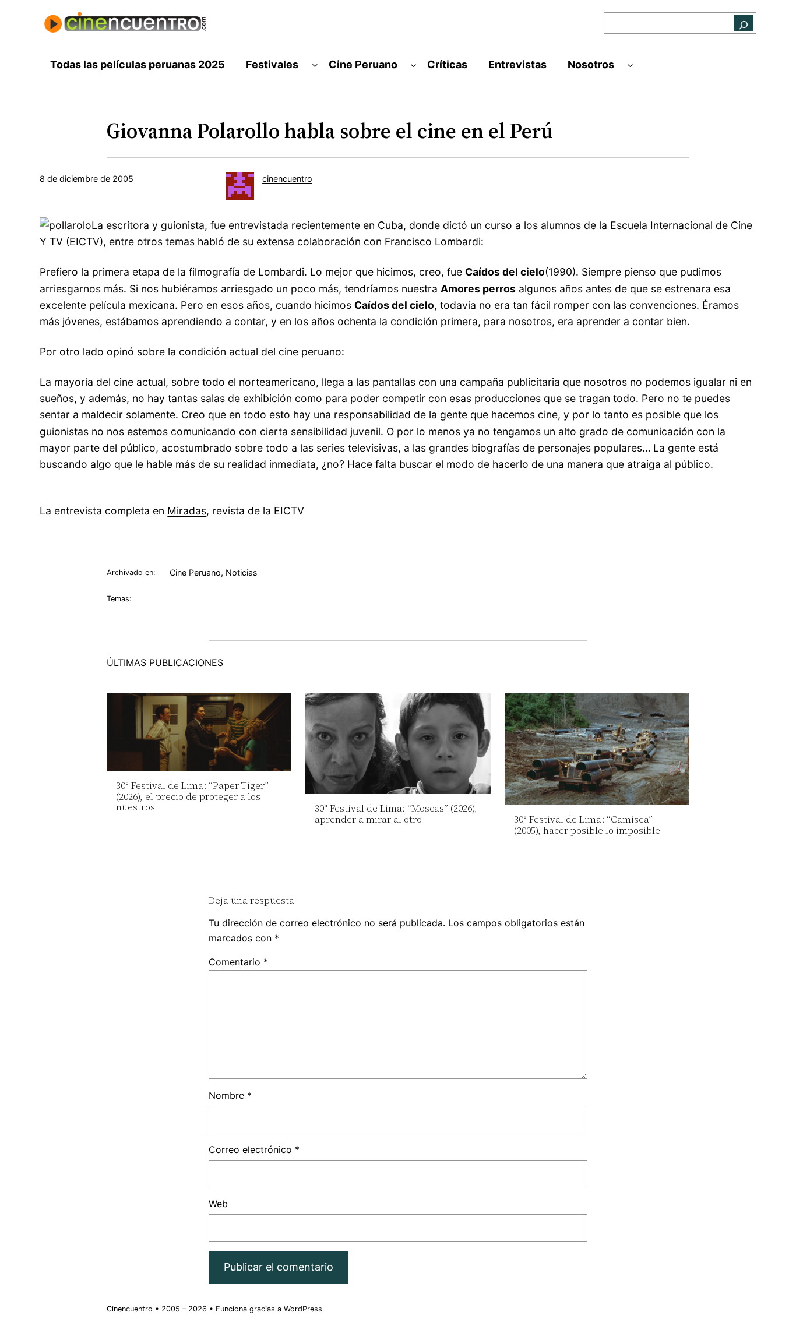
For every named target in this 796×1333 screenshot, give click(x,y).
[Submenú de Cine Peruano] (413, 65)
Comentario (238, 962)
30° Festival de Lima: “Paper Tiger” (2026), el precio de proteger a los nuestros (192, 796)
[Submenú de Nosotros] (630, 65)
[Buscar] (743, 23)
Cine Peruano (195, 572)
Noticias (242, 572)
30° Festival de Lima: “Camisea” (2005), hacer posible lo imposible (587, 824)
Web (218, 1203)
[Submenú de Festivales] (315, 65)
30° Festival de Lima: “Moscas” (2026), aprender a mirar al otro (396, 813)
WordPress (303, 1308)
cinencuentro (287, 179)
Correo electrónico (254, 1149)
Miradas (186, 511)
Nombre (230, 1095)
